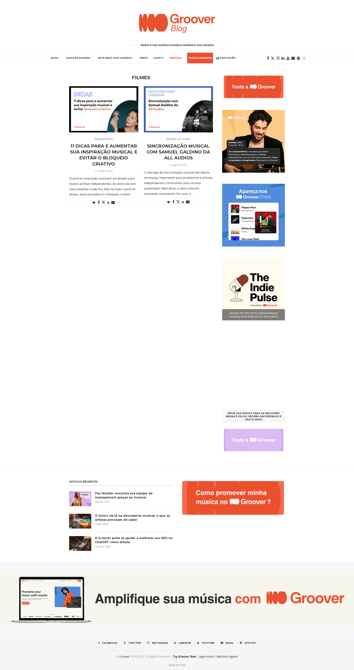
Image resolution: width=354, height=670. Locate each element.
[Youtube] (287, 58)
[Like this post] (94, 202)
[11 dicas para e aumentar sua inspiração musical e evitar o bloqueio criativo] (103, 109)
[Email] (293, 58)
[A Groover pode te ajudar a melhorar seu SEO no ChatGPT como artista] (80, 543)
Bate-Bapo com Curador (115, 58)
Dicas (54, 58)
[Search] (304, 58)
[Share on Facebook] (99, 202)
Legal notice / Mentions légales (218, 656)
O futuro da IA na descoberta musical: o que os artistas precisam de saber (132, 518)
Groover (124, 656)
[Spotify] (298, 58)
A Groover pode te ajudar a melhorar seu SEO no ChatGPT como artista (134, 540)
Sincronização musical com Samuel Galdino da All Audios (178, 152)
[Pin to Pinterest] (108, 202)
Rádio (144, 58)
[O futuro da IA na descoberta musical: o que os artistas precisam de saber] (80, 521)
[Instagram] (278, 58)
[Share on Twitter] (103, 202)
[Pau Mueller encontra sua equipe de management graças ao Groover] (80, 498)
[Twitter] (273, 58)
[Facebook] (268, 58)
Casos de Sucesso (78, 58)
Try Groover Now (184, 656)
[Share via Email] (113, 202)
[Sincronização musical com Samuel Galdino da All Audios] (178, 109)
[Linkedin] (282, 58)
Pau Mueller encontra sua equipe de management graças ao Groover (124, 495)
